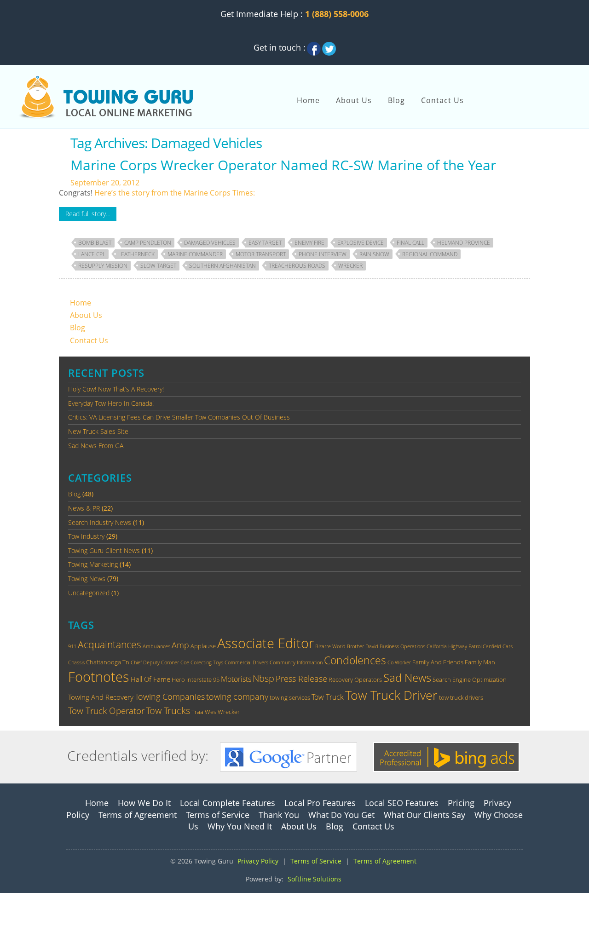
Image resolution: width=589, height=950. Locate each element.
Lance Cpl (91, 254)
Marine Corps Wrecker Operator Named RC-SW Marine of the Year (283, 164)
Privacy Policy (257, 861)
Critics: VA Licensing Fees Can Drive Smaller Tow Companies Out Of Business (179, 417)
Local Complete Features (227, 802)
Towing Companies (170, 696)
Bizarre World (330, 646)
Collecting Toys (207, 662)
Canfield (492, 646)
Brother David (362, 646)
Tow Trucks (168, 710)
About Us (354, 100)
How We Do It (144, 802)
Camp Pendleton (147, 243)
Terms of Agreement (137, 814)
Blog (396, 100)
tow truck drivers (461, 697)
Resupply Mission (102, 266)
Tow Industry (86, 536)
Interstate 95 (202, 679)
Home (308, 100)
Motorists (236, 679)
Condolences (355, 660)
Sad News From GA (95, 445)
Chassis (76, 662)
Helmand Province (463, 243)
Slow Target (158, 266)
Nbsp (263, 678)
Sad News (407, 677)
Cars (507, 646)
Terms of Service (217, 814)
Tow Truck (328, 697)
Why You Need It (240, 826)
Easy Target (265, 243)
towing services (290, 697)
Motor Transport (261, 254)
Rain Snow (374, 254)
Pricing (461, 802)
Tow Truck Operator (106, 710)
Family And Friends (437, 662)
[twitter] (329, 46)
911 (72, 646)
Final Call (410, 243)
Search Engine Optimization (470, 679)
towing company (237, 696)
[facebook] (314, 46)
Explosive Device (360, 243)
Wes (210, 712)
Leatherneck (136, 254)
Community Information (296, 662)
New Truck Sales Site (98, 431)
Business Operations (402, 646)
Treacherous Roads (297, 266)
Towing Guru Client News (104, 550)
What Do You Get (341, 814)
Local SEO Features (402, 802)
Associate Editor (265, 643)
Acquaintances (109, 644)
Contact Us (442, 100)
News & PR (84, 508)
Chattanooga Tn (107, 662)
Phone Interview (322, 254)
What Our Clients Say (424, 814)
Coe (184, 662)
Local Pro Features (320, 802)
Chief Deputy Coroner (155, 662)
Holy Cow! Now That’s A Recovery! (116, 389)
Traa (197, 712)
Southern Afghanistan (222, 266)
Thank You (279, 814)
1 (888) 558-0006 (337, 13)
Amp (180, 645)
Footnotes (98, 677)
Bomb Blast (94, 243)
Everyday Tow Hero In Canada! (111, 403)
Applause (203, 646)
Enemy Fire (309, 243)
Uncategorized (89, 592)
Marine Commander (195, 254)
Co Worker (399, 662)
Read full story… (87, 213)
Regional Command (429, 254)
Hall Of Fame (150, 679)
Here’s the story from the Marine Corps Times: (174, 193)
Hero (178, 679)
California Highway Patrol (454, 646)
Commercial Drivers (246, 662)
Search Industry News (99, 522)
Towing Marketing (93, 564)
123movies (18, 898)
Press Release (301, 678)
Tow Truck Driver (391, 695)
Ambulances (156, 646)
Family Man (480, 662)
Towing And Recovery (100, 697)
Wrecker (350, 266)
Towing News (86, 578)
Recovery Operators (355, 679)
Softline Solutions (314, 879)
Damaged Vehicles (210, 243)
